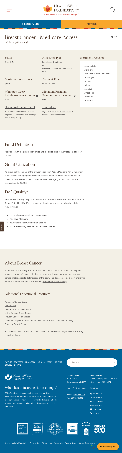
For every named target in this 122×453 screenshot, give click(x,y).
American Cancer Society (54, 281)
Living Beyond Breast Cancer (18, 313)
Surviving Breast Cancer (16, 324)
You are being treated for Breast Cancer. (29, 215)
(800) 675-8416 (79, 394)
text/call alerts (65, 111)
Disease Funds (30, 24)
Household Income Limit (20, 107)
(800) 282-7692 (77, 398)
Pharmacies (30, 362)
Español (8, 365)
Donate (17, 365)
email (54, 111)
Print (115, 37)
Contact (58, 362)
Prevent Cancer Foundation (17, 316)
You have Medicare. (19, 219)
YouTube (97, 405)
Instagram (97, 401)
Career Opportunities (87, 443)
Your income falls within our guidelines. (28, 223)
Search (113, 362)
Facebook (97, 393)
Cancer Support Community (18, 309)
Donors (41, 362)
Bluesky (96, 413)
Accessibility (58, 443)
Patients (8, 362)
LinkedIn (96, 409)
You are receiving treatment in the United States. (33, 226)
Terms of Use (35, 443)
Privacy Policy (47, 443)
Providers (18, 362)
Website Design (71, 443)
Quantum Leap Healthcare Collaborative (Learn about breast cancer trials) (39, 320)
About (49, 362)
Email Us (94, 388)
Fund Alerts (49, 107)
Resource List (31, 331)
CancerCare (10, 305)
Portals (92, 24)
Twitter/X (97, 397)
